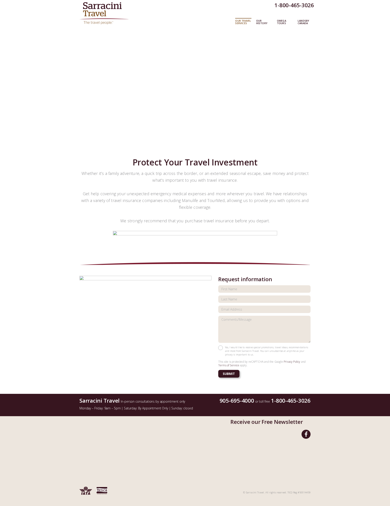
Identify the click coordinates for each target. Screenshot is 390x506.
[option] (195, 90)
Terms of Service (228, 365)
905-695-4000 (237, 400)
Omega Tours (281, 22)
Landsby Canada (303, 22)
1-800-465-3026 (294, 5)
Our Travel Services (243, 22)
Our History (261, 22)
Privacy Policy (292, 362)
